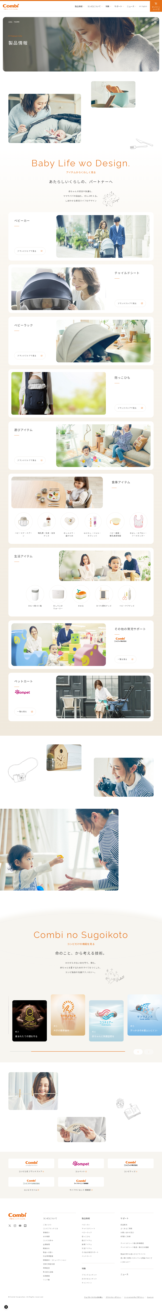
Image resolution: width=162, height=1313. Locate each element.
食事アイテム (87, 1244)
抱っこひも (86, 1236)
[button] (148, 1052)
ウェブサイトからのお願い (93, 1297)
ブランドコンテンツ (89, 1275)
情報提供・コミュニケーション (54, 1260)
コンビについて (94, 6)
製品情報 (78, 6)
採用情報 (46, 1276)
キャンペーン (87, 1282)
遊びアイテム (87, 1240)
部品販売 (124, 1224)
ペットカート (87, 1256)
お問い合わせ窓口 (127, 1232)
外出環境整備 (48, 1256)
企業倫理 (46, 1244)
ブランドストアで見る (26, 251)
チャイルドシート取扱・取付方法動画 (135, 1247)
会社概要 (46, 1236)
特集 (107, 6)
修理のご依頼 (126, 1236)
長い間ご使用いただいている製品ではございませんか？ (136, 1260)
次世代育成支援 (49, 1264)
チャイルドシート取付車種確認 (132, 1243)
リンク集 (46, 1279)
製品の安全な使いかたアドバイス (133, 1254)
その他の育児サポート (90, 1252)
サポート (118, 6)
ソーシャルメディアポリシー (134, 1297)
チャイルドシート (88, 1228)
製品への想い (48, 1252)
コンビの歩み (48, 1240)
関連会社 (46, 1248)
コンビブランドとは (50, 1228)
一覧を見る (122, 659)
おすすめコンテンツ (89, 1278)
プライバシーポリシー (113, 1297)
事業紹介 (46, 1232)
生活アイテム (87, 1248)
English (144, 6)
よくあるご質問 (126, 1228)
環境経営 (46, 1268)
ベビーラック (87, 1232)
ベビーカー (86, 1224)
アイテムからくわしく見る (81, 172)
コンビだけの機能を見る (81, 944)
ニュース (130, 6)
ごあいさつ (47, 1224)
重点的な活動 (48, 1272)
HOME (10, 22)
